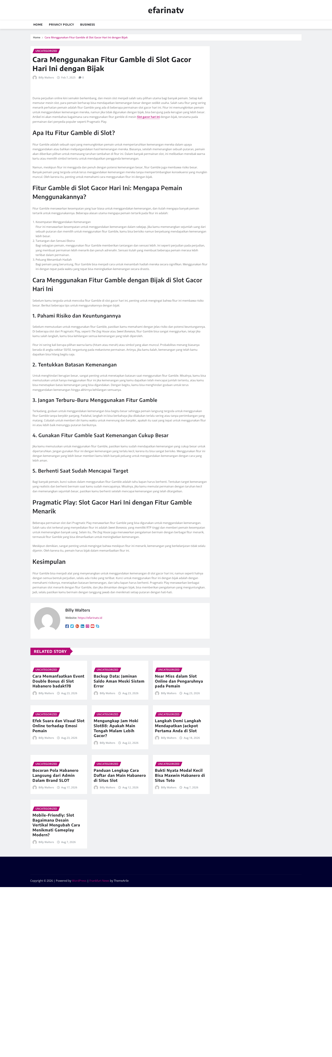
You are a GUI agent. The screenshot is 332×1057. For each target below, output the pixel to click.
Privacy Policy (61, 24)
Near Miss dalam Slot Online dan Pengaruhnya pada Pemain (179, 681)
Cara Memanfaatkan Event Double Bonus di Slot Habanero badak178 (58, 681)
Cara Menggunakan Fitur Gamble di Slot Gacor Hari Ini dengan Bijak (86, 37)
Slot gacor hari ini (148, 117)
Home (38, 24)
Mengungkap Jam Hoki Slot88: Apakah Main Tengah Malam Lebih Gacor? (116, 728)
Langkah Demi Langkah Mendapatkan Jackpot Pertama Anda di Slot (178, 725)
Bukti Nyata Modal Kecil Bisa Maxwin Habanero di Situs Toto (180, 775)
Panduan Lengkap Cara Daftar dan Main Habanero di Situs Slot (120, 775)
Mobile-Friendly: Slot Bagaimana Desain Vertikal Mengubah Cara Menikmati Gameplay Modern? (56, 825)
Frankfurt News (99, 881)
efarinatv (166, 10)
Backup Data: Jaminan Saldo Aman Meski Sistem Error (119, 681)
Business (87, 24)
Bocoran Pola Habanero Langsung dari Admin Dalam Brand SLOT (56, 775)
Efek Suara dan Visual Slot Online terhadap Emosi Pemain (59, 725)
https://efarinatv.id (90, 618)
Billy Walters (46, 77)
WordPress (79, 881)
